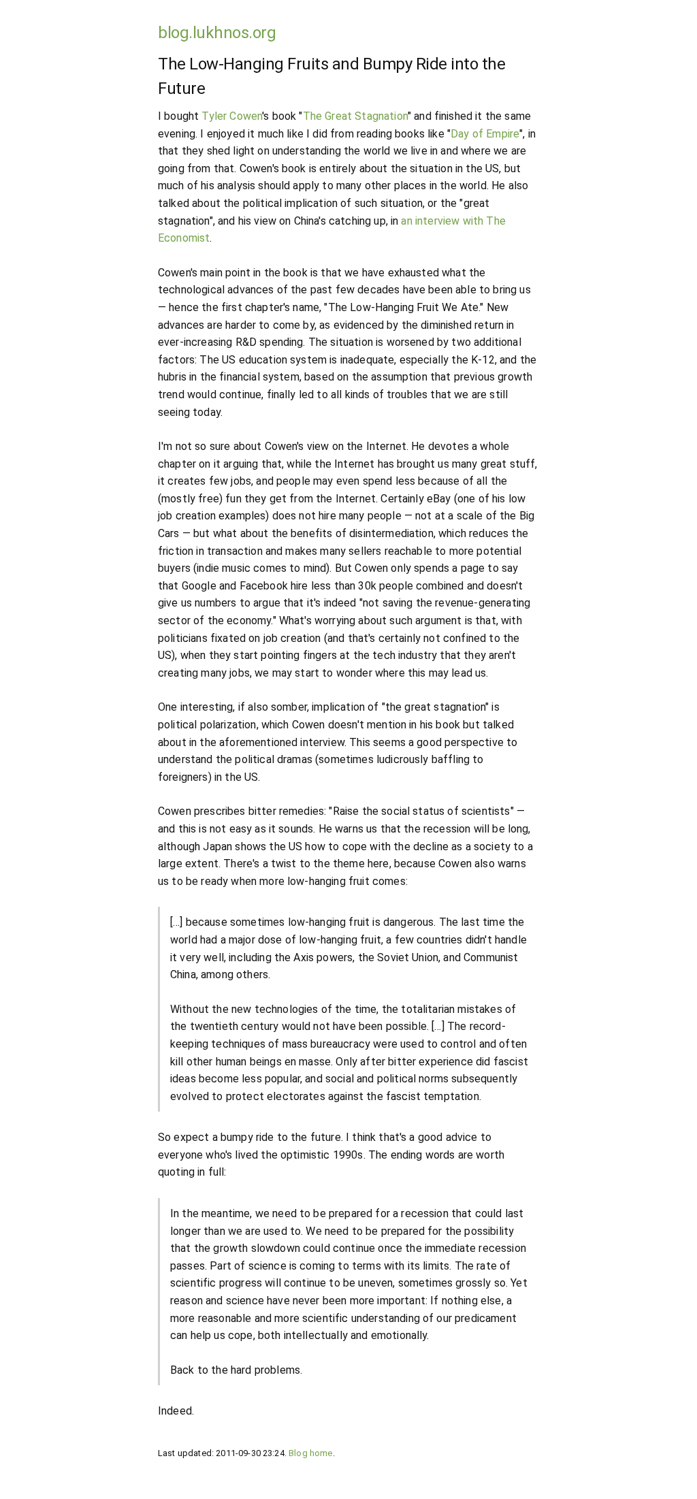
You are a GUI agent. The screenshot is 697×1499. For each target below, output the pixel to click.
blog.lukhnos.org (217, 32)
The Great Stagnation (355, 116)
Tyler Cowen (231, 116)
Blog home (310, 1453)
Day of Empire (485, 133)
